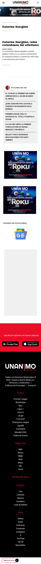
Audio (20, 522)
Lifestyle (20, 495)
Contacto (32, 385)
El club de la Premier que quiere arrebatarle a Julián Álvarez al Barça (20, 96)
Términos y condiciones (19, 383)
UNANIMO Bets (20, 477)
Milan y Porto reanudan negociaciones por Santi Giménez (16, 137)
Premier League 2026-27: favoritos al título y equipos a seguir (19, 116)
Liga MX (20, 425)
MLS (20, 405)
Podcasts (20, 525)
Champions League (20, 422)
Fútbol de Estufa (20, 435)
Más (20, 512)
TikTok (20, 542)
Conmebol (20, 429)
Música (20, 498)
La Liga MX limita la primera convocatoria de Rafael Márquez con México (18, 127)
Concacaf (20, 419)
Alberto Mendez (7, 49)
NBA (20, 449)
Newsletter (20, 545)
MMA (20, 456)
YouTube (20, 538)
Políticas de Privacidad (15, 385)
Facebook (20, 528)
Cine (21, 491)
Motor (20, 462)
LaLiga (20, 415)
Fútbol (20, 393)
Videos (20, 518)
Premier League (20, 399)
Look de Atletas (20, 505)
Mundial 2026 (20, 432)
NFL (20, 466)
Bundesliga (20, 402)
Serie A (20, 412)
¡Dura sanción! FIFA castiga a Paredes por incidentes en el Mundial (18, 106)
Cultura (20, 485)
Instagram (20, 532)
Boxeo (20, 453)
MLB (20, 459)
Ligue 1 (20, 409)
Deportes (20, 443)
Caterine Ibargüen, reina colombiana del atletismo (20, 44)
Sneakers (20, 501)
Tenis (20, 469)
